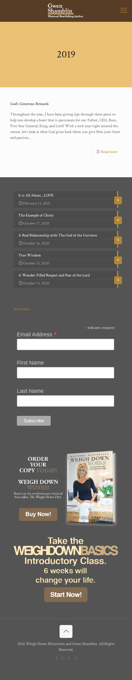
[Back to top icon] (66, 631)
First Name (30, 363)
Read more (109, 151)
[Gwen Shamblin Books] (66, 10)
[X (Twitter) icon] (62, 658)
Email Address (37, 334)
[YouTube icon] (69, 658)
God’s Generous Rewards (29, 104)
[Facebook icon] (56, 658)
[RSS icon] (75, 658)
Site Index (21, 309)
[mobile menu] (123, 11)
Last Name (30, 391)
